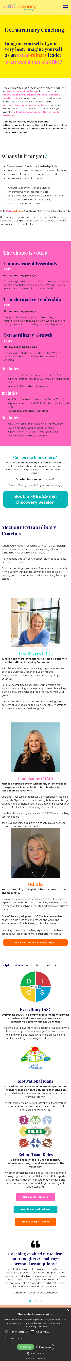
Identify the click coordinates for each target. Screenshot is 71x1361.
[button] (35, 1353)
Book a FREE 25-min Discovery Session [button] (35, 499)
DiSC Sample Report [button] (35, 1197)
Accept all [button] (25, 1347)
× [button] (68, 1310)
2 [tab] (35, 1301)
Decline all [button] (45, 1347)
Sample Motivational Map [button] (35, 1209)
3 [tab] (40, 1301)
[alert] (35, 1334)
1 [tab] (30, 1301)
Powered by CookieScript (35, 1358)
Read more (42, 1326)
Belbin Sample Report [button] (35, 1221)
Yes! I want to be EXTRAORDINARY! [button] (35, 942)
